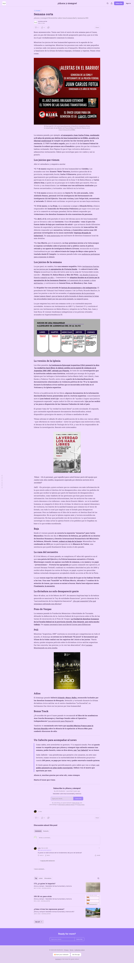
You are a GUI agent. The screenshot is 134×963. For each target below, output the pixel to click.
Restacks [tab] (45, 831)
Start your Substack (62, 954)
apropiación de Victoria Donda (64, 269)
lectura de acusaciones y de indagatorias (79, 287)
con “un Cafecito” (80, 750)
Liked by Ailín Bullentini (45, 850)
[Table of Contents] (2, 481)
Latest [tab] (41, 878)
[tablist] (42, 831)
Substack (58, 959)
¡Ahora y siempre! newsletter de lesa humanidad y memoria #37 (54, 911)
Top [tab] (36, 878)
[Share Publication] (111, 3)
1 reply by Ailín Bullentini (47, 861)
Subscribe (119, 3)
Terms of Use (75, 803)
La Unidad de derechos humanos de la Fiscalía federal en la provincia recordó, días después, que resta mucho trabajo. (66, 622)
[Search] (107, 3)
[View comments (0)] (52, 890)
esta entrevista (53, 235)
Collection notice (79, 950)
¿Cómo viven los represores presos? (49, 909)
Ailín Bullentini (42, 21)
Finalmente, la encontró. (44, 586)
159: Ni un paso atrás (43, 896)
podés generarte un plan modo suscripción (54, 768)
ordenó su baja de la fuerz (70, 541)
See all (37, 922)
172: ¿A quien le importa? (44, 883)
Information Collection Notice (66, 804)
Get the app (76, 954)
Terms (71, 950)
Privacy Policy (80, 804)
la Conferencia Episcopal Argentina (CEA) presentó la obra (74, 365)
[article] (67, 887)
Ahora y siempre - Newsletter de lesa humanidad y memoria (53, 886)
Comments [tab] (38, 831)
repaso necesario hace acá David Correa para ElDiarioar (67, 624)
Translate (38, 10)
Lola (39, 848)
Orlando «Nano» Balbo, (67, 697)
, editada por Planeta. (60, 370)
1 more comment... (39, 869)
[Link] (31, 159)
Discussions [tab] (47, 878)
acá (97, 765)
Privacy (66, 950)
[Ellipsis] (99, 847)
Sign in (128, 3)
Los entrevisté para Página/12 (60, 721)
